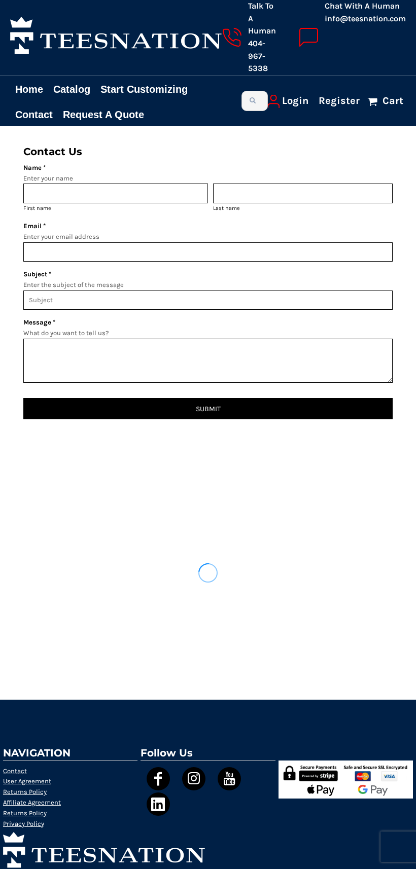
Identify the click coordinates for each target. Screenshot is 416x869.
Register (339, 100)
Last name (226, 208)
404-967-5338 (258, 56)
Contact (15, 771)
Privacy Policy (23, 823)
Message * (39, 322)
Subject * (37, 274)
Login (295, 100)
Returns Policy (25, 791)
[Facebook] (158, 778)
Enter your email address (61, 236)
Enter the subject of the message (73, 284)
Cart (391, 100)
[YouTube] (229, 778)
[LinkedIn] (158, 804)
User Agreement (27, 781)
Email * (34, 226)
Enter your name (48, 178)
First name (37, 208)
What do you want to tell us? (66, 333)
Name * (34, 167)
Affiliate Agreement (32, 802)
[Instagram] (193, 778)
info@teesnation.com (365, 18)
